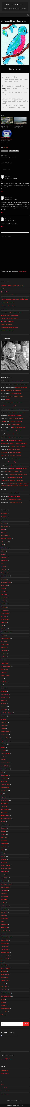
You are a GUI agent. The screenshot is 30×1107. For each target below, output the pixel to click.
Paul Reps (3, 853)
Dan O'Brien (4, 594)
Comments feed (5, 1091)
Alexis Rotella (4, 513)
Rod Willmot (4, 893)
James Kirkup (4, 700)
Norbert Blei (4, 840)
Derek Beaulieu (4, 610)
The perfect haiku (14, 150)
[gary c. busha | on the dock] (20, 120)
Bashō (2, 544)
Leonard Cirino (4, 790)
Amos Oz (3, 529)
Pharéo (21, 1105)
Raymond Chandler (5, 865)
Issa (2, 685)
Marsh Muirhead (5, 815)
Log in (2, 1084)
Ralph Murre (4, 440)
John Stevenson (5, 734)
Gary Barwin (4, 653)
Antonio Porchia (5, 535)
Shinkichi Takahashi (5, 930)
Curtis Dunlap (4, 585)
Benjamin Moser (5, 548)
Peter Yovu (3, 856)
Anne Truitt (3, 532)
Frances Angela (4, 644)
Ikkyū (2, 678)
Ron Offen (3, 902)
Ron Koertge (4, 899)
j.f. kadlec (3, 288)
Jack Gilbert (4, 691)
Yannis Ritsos (4, 1005)
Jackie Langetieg (5, 694)
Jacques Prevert (5, 697)
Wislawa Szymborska (6, 996)
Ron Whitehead (4, 906)
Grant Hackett (4, 669)
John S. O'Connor (5, 731)
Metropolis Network (12, 1105)
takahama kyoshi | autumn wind (13, 390)
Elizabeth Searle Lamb (6, 632)
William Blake (4, 986)
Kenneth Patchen (5, 765)
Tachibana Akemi (5, 952)
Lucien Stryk (4, 806)
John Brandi (4, 725)
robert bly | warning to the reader (8, 156)
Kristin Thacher (4, 775)
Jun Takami (3, 750)
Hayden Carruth (5, 675)
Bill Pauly (3, 554)
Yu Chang (3, 1014)
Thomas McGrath (5, 958)
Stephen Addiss (4, 940)
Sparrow (3, 934)
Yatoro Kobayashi (5, 1008)
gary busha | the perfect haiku (13, 21)
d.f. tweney (3, 588)
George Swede (4, 663)
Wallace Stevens (5, 974)
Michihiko (3, 821)
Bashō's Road (15, 4)
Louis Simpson (4, 803)
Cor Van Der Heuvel (6, 582)
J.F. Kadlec (3, 688)
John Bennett (4, 722)
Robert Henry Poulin (6, 884)
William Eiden (4, 990)
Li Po (2, 793)
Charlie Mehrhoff (5, 576)
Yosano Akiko (4, 1011)
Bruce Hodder (8, 218)
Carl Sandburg (4, 569)
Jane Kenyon (4, 706)
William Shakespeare (6, 993)
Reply (2, 191)
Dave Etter (3, 601)
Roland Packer (4, 896)
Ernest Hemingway (5, 638)
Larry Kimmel (4, 781)
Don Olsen (3, 616)
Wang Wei (3, 983)
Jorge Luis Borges (5, 741)
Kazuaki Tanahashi (5, 762)
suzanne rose (4, 421)
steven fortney (4, 480)
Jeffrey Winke (4, 437)
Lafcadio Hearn (4, 778)
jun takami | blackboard (6, 162)
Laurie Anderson (5, 787)
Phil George (3, 859)
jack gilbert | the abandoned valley (9, 327)
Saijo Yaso (3, 915)
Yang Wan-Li (4, 1002)
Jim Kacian (3, 719)
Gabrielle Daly (4, 650)
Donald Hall (4, 622)
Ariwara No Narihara (6, 538)
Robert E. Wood (5, 878)
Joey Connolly (4, 443)
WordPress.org (4, 1094)
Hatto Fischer (4, 452)
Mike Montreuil (4, 825)
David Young (4, 607)
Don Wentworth (5, 619)
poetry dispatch (4, 1073)
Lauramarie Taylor (5, 784)
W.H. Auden (4, 971)
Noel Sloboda (4, 837)
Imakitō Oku (4, 681)
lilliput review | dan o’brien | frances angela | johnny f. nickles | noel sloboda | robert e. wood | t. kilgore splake (14, 298)
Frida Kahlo (3, 647)
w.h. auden (7, 399)
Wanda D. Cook (4, 980)
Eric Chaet (3, 635)
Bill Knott (3, 551)
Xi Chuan (3, 999)
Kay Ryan (3, 759)
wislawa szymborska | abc (17, 381)
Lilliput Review (4, 797)
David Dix (3, 406)
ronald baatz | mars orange (7, 330)
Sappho (2, 921)
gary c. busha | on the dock (20, 124)
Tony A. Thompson (5, 968)
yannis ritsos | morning (6, 324)
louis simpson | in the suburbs (8, 305)
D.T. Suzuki (3, 591)
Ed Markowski (4, 629)
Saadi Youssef (4, 912)
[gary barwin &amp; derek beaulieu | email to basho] (7, 133)
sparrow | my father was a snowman (9, 318)
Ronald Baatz (4, 909)
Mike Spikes (4, 828)
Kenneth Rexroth (5, 769)
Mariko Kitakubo (5, 809)
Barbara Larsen (4, 541)
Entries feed (4, 1087)
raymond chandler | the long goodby (10, 315)
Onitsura (3, 849)
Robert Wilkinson (5, 887)
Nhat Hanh (3, 834)
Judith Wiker (4, 744)
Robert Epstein (4, 881)
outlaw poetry (4, 1070)
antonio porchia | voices (15, 393)
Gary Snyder (4, 660)
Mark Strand (4, 812)
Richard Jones (4, 871)
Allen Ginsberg (4, 526)
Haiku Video (4, 672)
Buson (2, 563)
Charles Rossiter (5, 573)
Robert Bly (3, 874)
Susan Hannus (4, 946)
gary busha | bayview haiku (7, 124)
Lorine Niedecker (5, 800)
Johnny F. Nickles (5, 737)
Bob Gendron (4, 557)
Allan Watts (3, 523)
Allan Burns (3, 520)
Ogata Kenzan (4, 843)
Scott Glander (4, 924)
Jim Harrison (4, 716)
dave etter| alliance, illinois (7, 309)
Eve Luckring (4, 641)
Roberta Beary (4, 890)
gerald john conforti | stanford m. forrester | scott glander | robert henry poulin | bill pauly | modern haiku (15, 485)
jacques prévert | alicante (21, 384)
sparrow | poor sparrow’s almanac (9, 295)
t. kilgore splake (4, 949)
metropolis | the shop (6, 1058)
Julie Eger (3, 747)
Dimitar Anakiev (5, 613)
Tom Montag (4, 965)
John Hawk (3, 728)
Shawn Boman (4, 927)
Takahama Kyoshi (5, 955)
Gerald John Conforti (6, 666)
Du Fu (2, 625)
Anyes (2, 390)
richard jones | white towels (7, 302)
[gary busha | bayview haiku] (7, 120)
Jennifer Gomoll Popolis (7, 713)
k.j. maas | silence (5, 291)
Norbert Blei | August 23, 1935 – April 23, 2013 (12, 285)
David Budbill (4, 604)
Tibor (2, 962)
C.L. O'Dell (3, 566)
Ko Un (2, 772)
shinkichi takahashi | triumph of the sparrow (11, 312)
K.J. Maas (3, 756)
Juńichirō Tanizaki (5, 753)
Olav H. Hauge (4, 846)
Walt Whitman (4, 977)
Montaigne (3, 831)
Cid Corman (4, 579)
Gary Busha (5, 147)
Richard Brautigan (5, 868)
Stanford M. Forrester (6, 937)
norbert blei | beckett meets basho (18, 443)
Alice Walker (4, 516)
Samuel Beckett (4, 918)
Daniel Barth (4, 597)
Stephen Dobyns (5, 943)
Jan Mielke (3, 703)
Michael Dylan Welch (6, 818)
